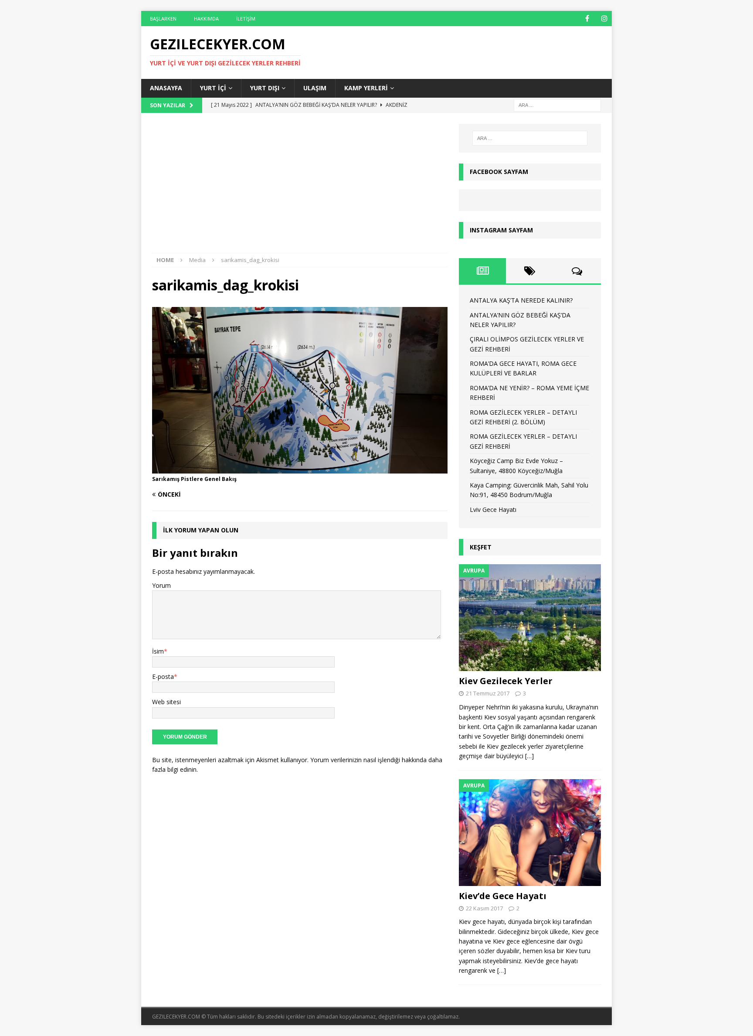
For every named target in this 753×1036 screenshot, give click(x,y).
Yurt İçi (213, 88)
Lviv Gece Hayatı (493, 509)
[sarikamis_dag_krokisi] (300, 468)
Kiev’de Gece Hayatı (502, 896)
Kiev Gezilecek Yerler (506, 681)
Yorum (161, 585)
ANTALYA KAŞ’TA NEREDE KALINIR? (521, 300)
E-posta (163, 676)
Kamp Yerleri (366, 88)
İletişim (245, 18)
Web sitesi (166, 702)
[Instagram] (604, 18)
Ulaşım (314, 88)
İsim (158, 651)
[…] (529, 756)
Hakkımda (206, 18)
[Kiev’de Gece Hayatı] (530, 832)
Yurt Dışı (264, 88)
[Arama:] (557, 104)
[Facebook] (587, 18)
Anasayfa (166, 88)
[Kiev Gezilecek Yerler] (530, 617)
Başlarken (163, 18)
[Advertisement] (300, 188)
